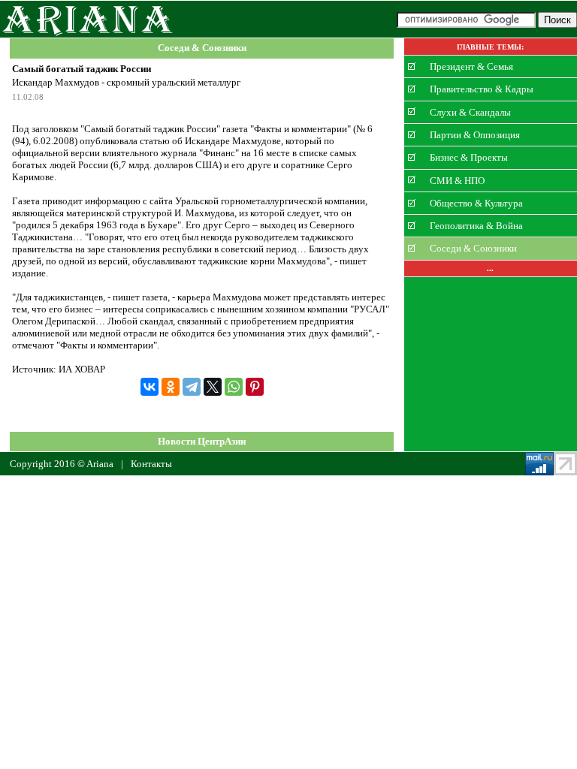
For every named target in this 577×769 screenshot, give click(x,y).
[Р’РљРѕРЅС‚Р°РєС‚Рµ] (149, 387)
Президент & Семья (471, 66)
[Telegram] (192, 387)
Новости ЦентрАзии (202, 441)
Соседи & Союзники (202, 48)
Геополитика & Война (476, 225)
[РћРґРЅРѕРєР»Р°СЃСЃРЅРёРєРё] (171, 387)
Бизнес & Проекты (469, 157)
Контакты (151, 463)
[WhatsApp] (234, 387)
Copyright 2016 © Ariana (61, 463)
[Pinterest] (255, 387)
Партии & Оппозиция (475, 134)
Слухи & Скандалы (470, 111)
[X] (213, 387)
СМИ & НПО (457, 179)
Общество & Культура (476, 203)
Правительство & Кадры (481, 89)
